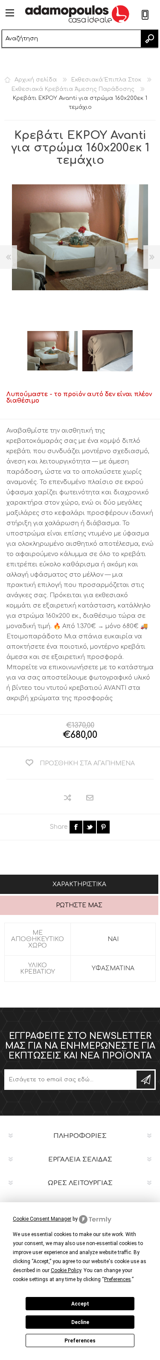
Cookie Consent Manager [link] (42, 1219)
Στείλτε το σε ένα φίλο (90, 798)
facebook (76, 827)
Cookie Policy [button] (66, 1270)
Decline (80, 1322)
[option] (52, 350)
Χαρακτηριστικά (79, 884)
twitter (89, 827)
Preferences (80, 1341)
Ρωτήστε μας (79, 905)
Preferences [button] (117, 1279)
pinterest (103, 827)
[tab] (79, 885)
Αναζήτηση (149, 38)
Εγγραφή (145, 1080)
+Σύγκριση (68, 797)
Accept (80, 1304)
